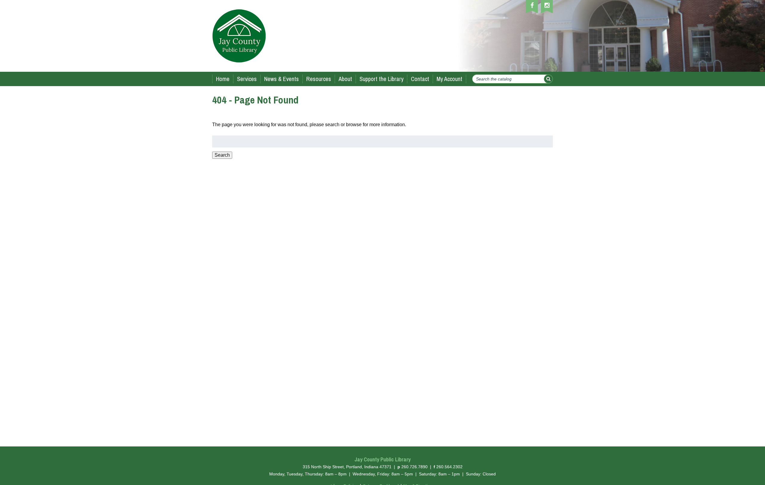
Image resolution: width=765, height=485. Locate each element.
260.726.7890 (414, 466)
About (345, 79)
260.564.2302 (449, 466)
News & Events (281, 79)
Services (247, 79)
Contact (420, 79)
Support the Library (381, 79)
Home (223, 79)
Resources (318, 79)
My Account (449, 79)
